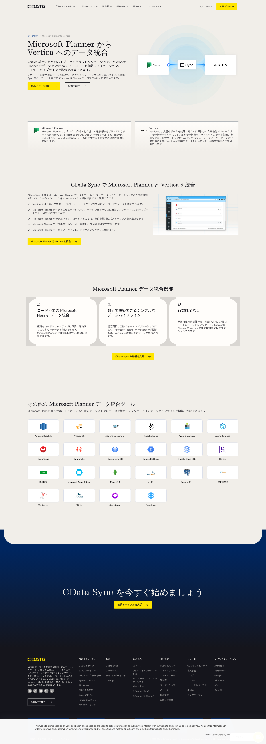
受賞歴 (163, 680)
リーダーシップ (167, 685)
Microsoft (219, 680)
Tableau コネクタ (87, 704)
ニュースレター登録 (197, 685)
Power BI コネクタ (88, 699)
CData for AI (155, 6)
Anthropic (219, 665)
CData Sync (112, 665)
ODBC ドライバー (87, 665)
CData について (168, 665)
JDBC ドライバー (87, 670)
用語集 (190, 690)
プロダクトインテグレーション (145, 672)
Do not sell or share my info (218, 735)
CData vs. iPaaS (141, 691)
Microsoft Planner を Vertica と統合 (51, 241)
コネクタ (137, 665)
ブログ (190, 675)
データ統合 (33, 35)
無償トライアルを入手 (129, 604)
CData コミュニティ (197, 665)
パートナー (138, 686)
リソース (191, 680)
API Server (84, 685)
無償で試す (74, 86)
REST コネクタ (86, 690)
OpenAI (218, 690)
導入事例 (191, 670)
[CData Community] (52, 691)
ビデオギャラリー (196, 695)
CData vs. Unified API (143, 696)
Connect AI (111, 670)
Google (218, 675)
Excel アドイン (86, 695)
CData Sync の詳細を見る (129, 356)
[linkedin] (30, 691)
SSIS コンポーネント (116, 675)
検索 (208, 6)
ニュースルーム (167, 675)
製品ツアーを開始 (40, 86)
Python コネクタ (87, 680)
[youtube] (41, 691)
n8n (216, 685)
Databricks (220, 670)
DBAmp (110, 680)
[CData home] (39, 6)
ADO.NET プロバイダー (90, 675)
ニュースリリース (168, 670)
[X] (35, 691)
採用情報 (164, 695)
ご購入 (200, 6)
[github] (46, 691)
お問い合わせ (226, 6)
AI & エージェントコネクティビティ (145, 680)
